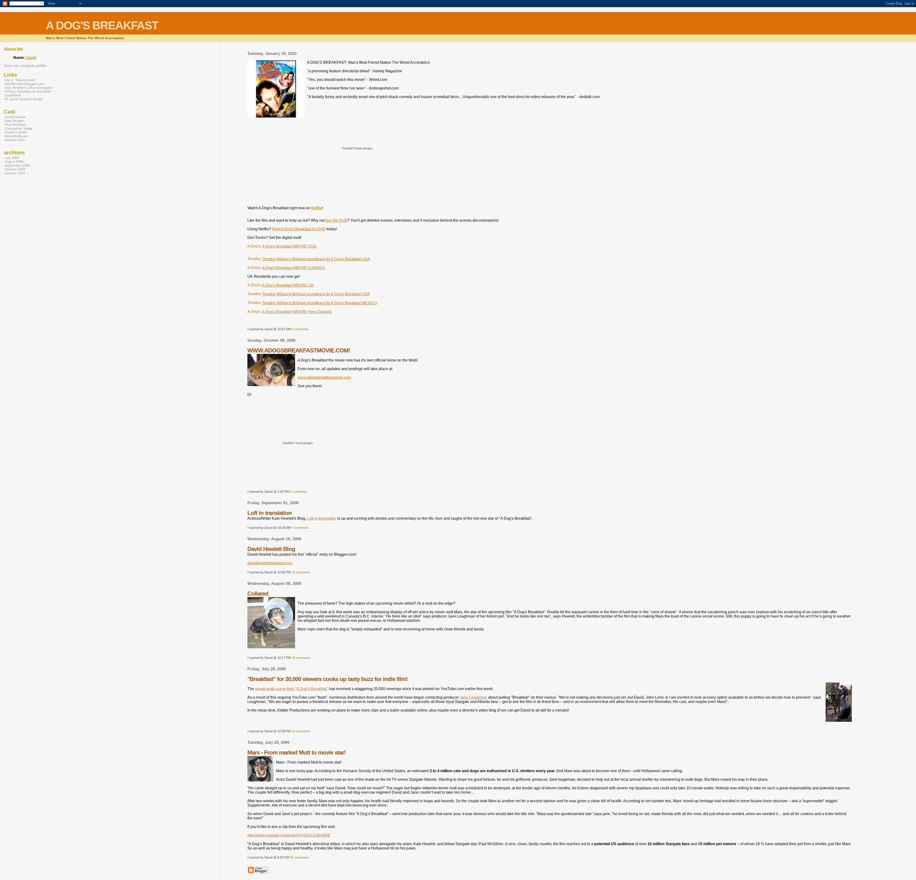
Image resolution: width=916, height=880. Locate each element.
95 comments (299, 857)
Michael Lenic (15, 140)
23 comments (301, 731)
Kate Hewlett (14, 121)
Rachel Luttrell (15, 132)
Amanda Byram (16, 136)
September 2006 (17, 165)
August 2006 (14, 161)
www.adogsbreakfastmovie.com (324, 377)
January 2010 (15, 173)
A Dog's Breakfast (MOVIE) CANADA (293, 268)
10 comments (301, 572)
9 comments (300, 329)
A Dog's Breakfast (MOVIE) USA (289, 246)
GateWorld (13, 95)
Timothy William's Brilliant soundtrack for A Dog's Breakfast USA (316, 259)
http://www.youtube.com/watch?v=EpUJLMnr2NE (288, 835)
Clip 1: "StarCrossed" (20, 80)
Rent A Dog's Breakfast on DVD (299, 229)
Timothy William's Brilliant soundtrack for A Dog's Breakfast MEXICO (319, 303)
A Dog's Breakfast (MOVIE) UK (288, 285)
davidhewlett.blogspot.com (269, 563)
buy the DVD (336, 220)
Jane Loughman (473, 697)
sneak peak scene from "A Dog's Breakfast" (291, 689)
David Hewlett (15, 117)
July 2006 (12, 158)
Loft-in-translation (321, 518)
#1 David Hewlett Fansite (23, 99)
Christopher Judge (18, 128)
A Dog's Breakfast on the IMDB (28, 91)
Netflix (316, 208)
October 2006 (15, 169)
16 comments (301, 658)
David (31, 58)
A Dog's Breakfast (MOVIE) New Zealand (296, 312)
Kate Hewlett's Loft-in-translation (29, 87)
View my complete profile (25, 66)
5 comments (298, 491)
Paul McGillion (15, 124)
